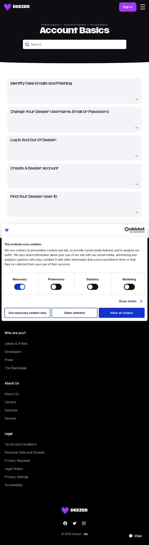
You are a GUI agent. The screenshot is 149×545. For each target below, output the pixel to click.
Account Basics (99, 24)
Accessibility (14, 485)
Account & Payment (75, 24)
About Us (12, 394)
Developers (13, 352)
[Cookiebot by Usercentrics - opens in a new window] (128, 230)
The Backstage (16, 368)
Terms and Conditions (21, 444)
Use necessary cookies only (27, 312)
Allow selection (74, 312)
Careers (10, 402)
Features (11, 410)
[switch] (56, 287)
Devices (10, 418)
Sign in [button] (128, 7)
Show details (128, 301)
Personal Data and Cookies (25, 452)
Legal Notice (14, 469)
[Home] (17, 6)
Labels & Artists (16, 343)
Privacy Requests (17, 460)
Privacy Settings (16, 477)
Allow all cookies (121, 312)
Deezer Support (50, 24)
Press (9, 360)
